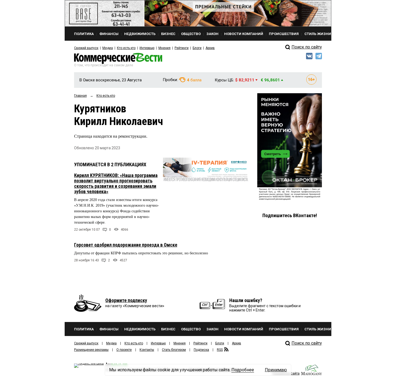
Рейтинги (182, 48)
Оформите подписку (126, 300)
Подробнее (242, 369)
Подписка (201, 350)
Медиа (107, 48)
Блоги (197, 48)
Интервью (147, 48)
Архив (210, 48)
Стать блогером (174, 350)
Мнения (164, 48)
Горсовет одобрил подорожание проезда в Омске (125, 245)
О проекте (124, 350)
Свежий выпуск (86, 48)
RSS (220, 350)
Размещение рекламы (91, 350)
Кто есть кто (126, 48)
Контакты (147, 350)
